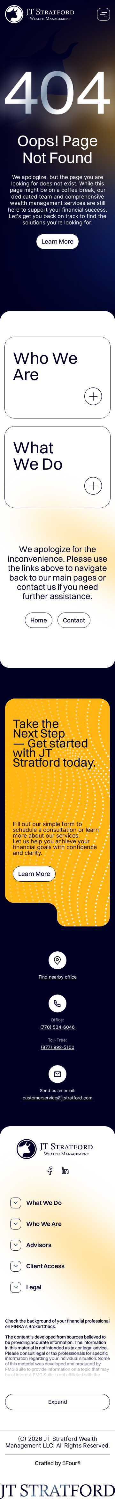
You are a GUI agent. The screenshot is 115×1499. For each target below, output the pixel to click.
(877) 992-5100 (57, 1047)
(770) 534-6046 (57, 1027)
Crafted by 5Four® (57, 1463)
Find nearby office (58, 977)
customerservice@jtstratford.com (57, 1097)
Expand (57, 1401)
